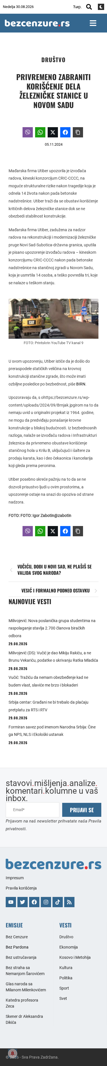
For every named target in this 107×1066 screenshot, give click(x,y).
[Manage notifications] (12, 1053)
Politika (65, 978)
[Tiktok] (58, 902)
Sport (64, 988)
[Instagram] (46, 902)
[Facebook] (34, 902)
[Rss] (69, 902)
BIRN (80, 384)
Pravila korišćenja (21, 888)
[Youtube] (11, 902)
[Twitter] (22, 902)
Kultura (65, 967)
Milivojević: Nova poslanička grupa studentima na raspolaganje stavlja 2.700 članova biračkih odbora (52, 628)
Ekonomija (68, 947)
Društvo (53, 59)
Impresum (15, 878)
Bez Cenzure (17, 937)
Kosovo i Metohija (75, 957)
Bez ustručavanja (21, 957)
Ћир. (77, 7)
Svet (63, 998)
